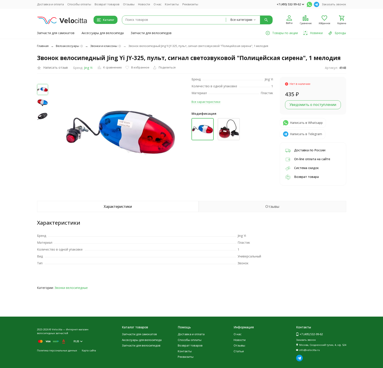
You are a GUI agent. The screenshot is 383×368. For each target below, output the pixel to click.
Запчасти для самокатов (55, 33)
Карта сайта (89, 350)
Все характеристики (206, 102)
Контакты (172, 4)
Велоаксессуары (67, 46)
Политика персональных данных (57, 350)
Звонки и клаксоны (103, 46)
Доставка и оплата (50, 4)
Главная (43, 46)
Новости (144, 4)
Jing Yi (88, 68)
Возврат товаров (107, 4)
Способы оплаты (79, 4)
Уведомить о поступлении (312, 104)
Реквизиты (190, 4)
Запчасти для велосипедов (151, 33)
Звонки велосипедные (71, 288)
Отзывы (129, 4)
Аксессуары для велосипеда (103, 33)
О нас (157, 4)
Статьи (239, 351)
